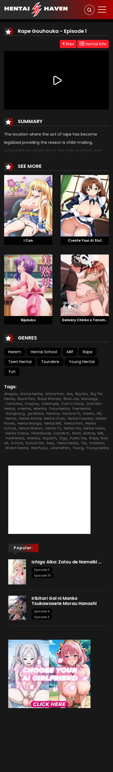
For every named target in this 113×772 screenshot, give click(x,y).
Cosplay (32, 403)
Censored (13, 403)
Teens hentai (67, 443)
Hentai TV (53, 428)
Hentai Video (93, 428)
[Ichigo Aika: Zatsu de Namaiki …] (17, 571)
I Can (28, 240)
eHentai (40, 408)
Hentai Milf (52, 423)
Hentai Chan (54, 418)
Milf (70, 352)
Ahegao (11, 393)
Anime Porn (54, 393)
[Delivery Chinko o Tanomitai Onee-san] (85, 285)
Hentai (10, 418)
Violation (96, 443)
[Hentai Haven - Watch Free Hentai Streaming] (36, 9)
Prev (69, 44)
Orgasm (49, 438)
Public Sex (78, 438)
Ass (70, 393)
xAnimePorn (60, 448)
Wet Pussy (39, 448)
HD (99, 413)
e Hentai (24, 408)
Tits (84, 443)
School (17, 443)
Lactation (61, 433)
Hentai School (44, 352)
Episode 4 (41, 611)
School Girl (35, 443)
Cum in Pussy (72, 403)
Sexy (50, 443)
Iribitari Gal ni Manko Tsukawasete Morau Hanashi (65, 601)
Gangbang (15, 413)
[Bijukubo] (28, 285)
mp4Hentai (14, 438)
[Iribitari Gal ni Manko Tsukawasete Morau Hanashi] (17, 607)
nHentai (33, 438)
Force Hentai (59, 408)
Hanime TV (71, 413)
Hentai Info (95, 44)
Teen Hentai (20, 361)
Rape (87, 352)
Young (78, 448)
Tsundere (50, 361)
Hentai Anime (30, 418)
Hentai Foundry (80, 418)
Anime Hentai (31, 393)
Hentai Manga (29, 423)
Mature (89, 433)
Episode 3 (41, 617)
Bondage (89, 398)
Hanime (52, 413)
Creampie (50, 403)
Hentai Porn (73, 423)
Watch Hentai (16, 448)
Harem (14, 352)
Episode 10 (42, 575)
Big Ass (81, 393)
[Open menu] (102, 10)
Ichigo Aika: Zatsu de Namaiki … (66, 562)
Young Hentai (82, 361)
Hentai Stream (31, 428)
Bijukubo (28, 320)
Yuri (11, 371)
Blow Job (71, 398)
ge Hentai (35, 413)
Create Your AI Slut (85, 240)
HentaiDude (41, 433)
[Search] (89, 10)
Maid (76, 433)
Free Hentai (81, 408)
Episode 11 (42, 570)
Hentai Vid (72, 428)
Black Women (49, 398)
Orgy (63, 438)
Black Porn (26, 398)
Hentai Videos (17, 433)
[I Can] (28, 205)
